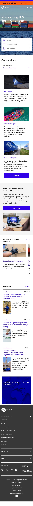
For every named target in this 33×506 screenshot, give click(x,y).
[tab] (16, 40)
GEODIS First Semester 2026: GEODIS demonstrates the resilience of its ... (14, 297)
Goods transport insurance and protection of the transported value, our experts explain (14, 266)
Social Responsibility (7, 438)
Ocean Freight (9, 124)
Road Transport (10, 158)
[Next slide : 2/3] (29, 239)
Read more (7, 387)
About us (4, 420)
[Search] (27, 7)
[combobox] (16, 67)
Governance (5, 427)
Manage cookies (17, 482)
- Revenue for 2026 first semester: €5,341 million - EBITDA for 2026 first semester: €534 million (20, 304)
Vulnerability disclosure (16, 493)
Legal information (16, 488)
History (3, 423)
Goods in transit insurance (13, 261)
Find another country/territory (27, 471)
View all (16, 175)
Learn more (16, 208)
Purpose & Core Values (8, 430)
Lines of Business (6, 434)
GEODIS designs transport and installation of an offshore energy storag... (15, 325)
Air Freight (8, 91)
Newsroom (4, 441)
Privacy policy (16, 485)
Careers (3, 445)
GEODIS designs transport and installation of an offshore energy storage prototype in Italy (21, 333)
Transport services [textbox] (9, 68)
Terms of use (16, 490)
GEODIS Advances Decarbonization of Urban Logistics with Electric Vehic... (14, 353)
